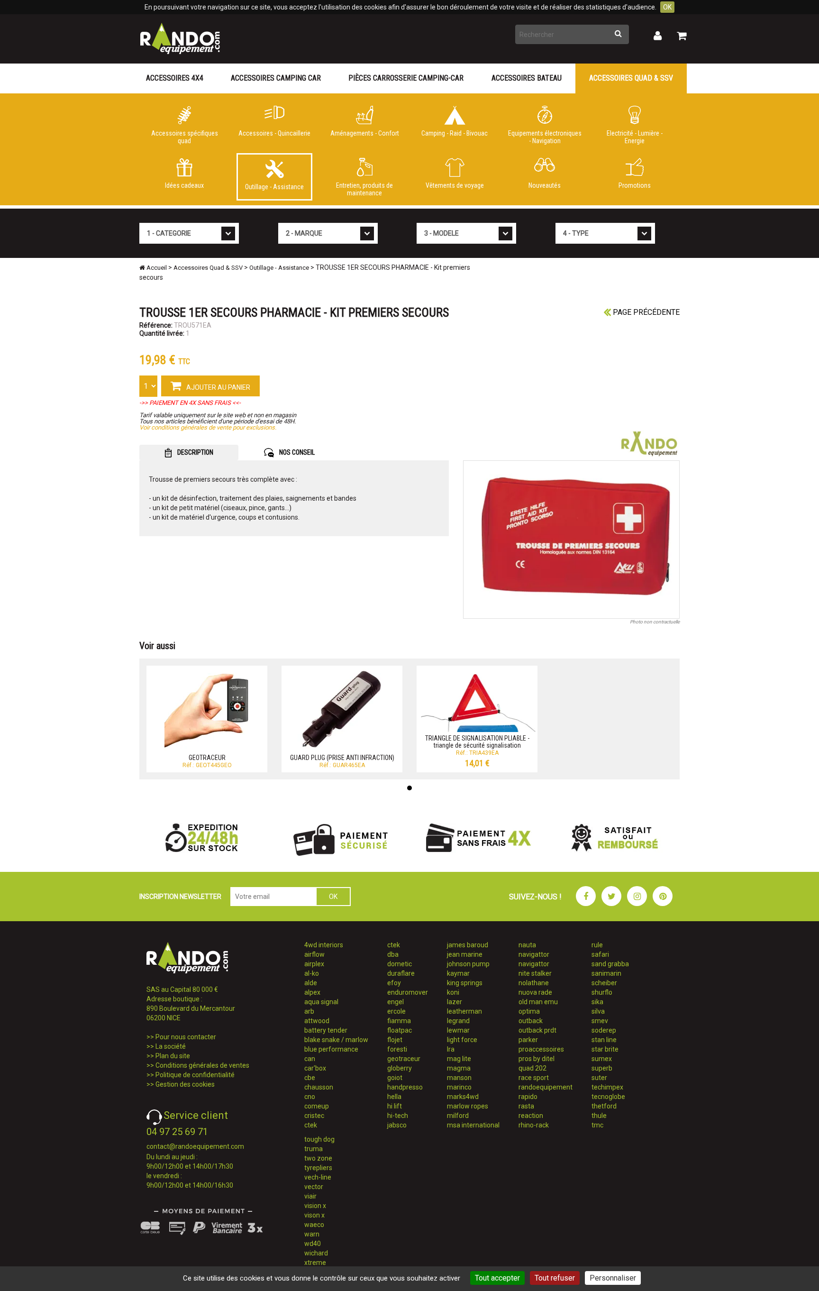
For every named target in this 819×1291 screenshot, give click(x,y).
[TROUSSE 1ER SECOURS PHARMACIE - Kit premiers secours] (572, 539)
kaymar (458, 973)
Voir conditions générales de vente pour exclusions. (207, 427)
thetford (604, 1106)
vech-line (317, 1177)
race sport (534, 1077)
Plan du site (172, 1056)
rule (597, 945)
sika (597, 1002)
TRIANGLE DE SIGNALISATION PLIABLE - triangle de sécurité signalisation (477, 741)
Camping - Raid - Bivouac (454, 133)
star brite (605, 1049)
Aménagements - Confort (364, 133)
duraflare (401, 973)
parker (528, 1040)
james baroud (467, 945)
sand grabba (610, 964)
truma (313, 1149)
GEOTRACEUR (207, 757)
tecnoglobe (608, 1096)
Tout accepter (497, 1277)
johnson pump (468, 964)
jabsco (397, 1125)
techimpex (607, 1087)
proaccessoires (541, 1049)
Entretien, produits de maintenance (364, 189)
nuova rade (535, 992)
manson (459, 1077)
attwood (316, 1021)
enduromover (407, 992)
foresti (397, 1049)
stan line (604, 1040)
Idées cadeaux (184, 185)
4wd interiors (323, 945)
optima (529, 1011)
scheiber (604, 983)
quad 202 (532, 1068)
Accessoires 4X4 (174, 77)
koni (453, 992)
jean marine (464, 954)
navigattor (534, 954)
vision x (315, 1205)
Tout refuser (555, 1277)
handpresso (405, 1087)
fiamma (399, 1021)
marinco (459, 1087)
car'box (315, 1068)
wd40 (312, 1243)
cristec (314, 1115)
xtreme (315, 1262)
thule (599, 1115)
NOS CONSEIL (296, 452)
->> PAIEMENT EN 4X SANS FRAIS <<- (190, 402)
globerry (399, 1068)
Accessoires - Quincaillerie (274, 133)
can (309, 1058)
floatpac (399, 1030)
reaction (531, 1115)
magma (459, 1068)
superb (602, 1068)
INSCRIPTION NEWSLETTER (180, 896)
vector (313, 1186)
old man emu (538, 1002)
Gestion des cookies (185, 1084)
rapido (528, 1096)
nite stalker (535, 973)
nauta (527, 945)
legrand (458, 1021)
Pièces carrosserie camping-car (406, 77)
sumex (602, 1058)
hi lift (394, 1106)
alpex (312, 992)
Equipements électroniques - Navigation (545, 137)
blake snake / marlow (336, 1040)
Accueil (156, 267)
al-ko (311, 973)
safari (600, 954)
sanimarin (606, 973)
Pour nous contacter (185, 1037)
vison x (314, 1215)
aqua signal (321, 1002)
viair (310, 1196)
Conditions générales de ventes (202, 1065)
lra (451, 1049)
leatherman (464, 1011)
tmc (597, 1125)
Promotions (635, 185)
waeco (314, 1224)
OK (667, 7)
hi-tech (397, 1115)
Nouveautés (544, 185)
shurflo (602, 992)
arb (309, 1011)
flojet (394, 1040)
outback (531, 1021)
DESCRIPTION (194, 452)
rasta (526, 1106)
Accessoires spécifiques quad (184, 137)
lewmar (458, 1030)
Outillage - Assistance (274, 187)
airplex (314, 964)
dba (393, 954)
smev (600, 1021)
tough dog (319, 1139)
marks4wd (463, 1096)
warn (311, 1234)
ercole (396, 1011)
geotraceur (403, 1058)
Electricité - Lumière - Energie (635, 137)
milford (458, 1115)
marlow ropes (467, 1106)
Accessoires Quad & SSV (631, 77)
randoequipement (546, 1087)
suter (599, 1077)
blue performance (331, 1049)
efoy (394, 983)
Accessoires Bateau (526, 77)
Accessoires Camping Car (276, 77)
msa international (473, 1125)
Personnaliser (613, 1277)
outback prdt (537, 1030)
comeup (316, 1106)
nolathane (534, 983)
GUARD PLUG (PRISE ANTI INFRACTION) (342, 757)
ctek (310, 1125)
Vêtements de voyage (455, 185)
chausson (318, 1087)
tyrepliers (318, 1168)
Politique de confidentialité (195, 1075)
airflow (314, 954)
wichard (316, 1253)
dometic (399, 964)
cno (309, 1096)
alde (310, 983)
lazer (454, 1002)
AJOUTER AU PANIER (217, 387)
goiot (394, 1077)
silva (598, 1011)
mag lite (459, 1058)
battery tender (325, 1030)
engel (395, 1002)
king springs (464, 983)
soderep (604, 1030)
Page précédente (645, 312)
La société (170, 1046)
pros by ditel (537, 1058)
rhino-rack (534, 1125)
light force (462, 1040)
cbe (309, 1077)
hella (394, 1096)
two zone (318, 1158)
